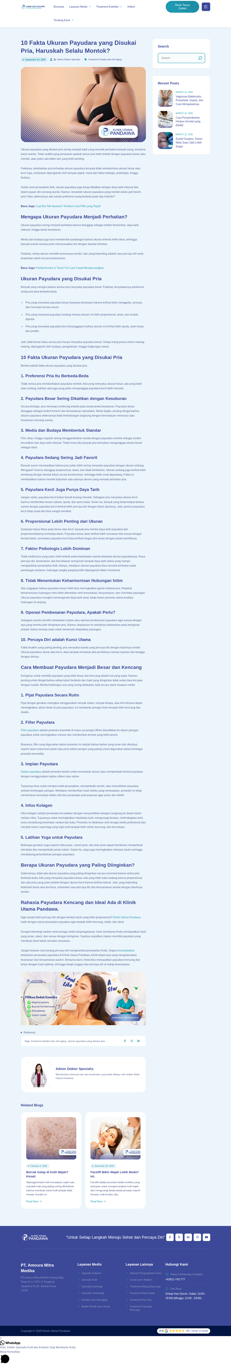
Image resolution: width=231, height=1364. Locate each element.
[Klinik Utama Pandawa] (33, 7)
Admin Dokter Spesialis (68, 59)
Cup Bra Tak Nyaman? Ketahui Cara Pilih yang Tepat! (68, 206)
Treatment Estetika (107, 6)
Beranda (59, 6)
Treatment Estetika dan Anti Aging (105, 59)
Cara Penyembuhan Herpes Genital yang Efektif (188, 121)
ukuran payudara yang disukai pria (86, 1041)
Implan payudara (31, 771)
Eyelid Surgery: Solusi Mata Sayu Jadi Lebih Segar (189, 142)
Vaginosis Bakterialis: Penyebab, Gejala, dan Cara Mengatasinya (189, 100)
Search (163, 46)
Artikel (131, 6)
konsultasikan (126, 950)
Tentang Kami (62, 20)
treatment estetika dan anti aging (48, 1041)
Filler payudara (30, 730)
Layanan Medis (78, 6)
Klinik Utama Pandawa (127, 917)
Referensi (29, 1032)
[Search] (200, 58)
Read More (32, 1201)
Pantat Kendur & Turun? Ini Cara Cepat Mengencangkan (70, 267)
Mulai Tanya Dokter (182, 7)
